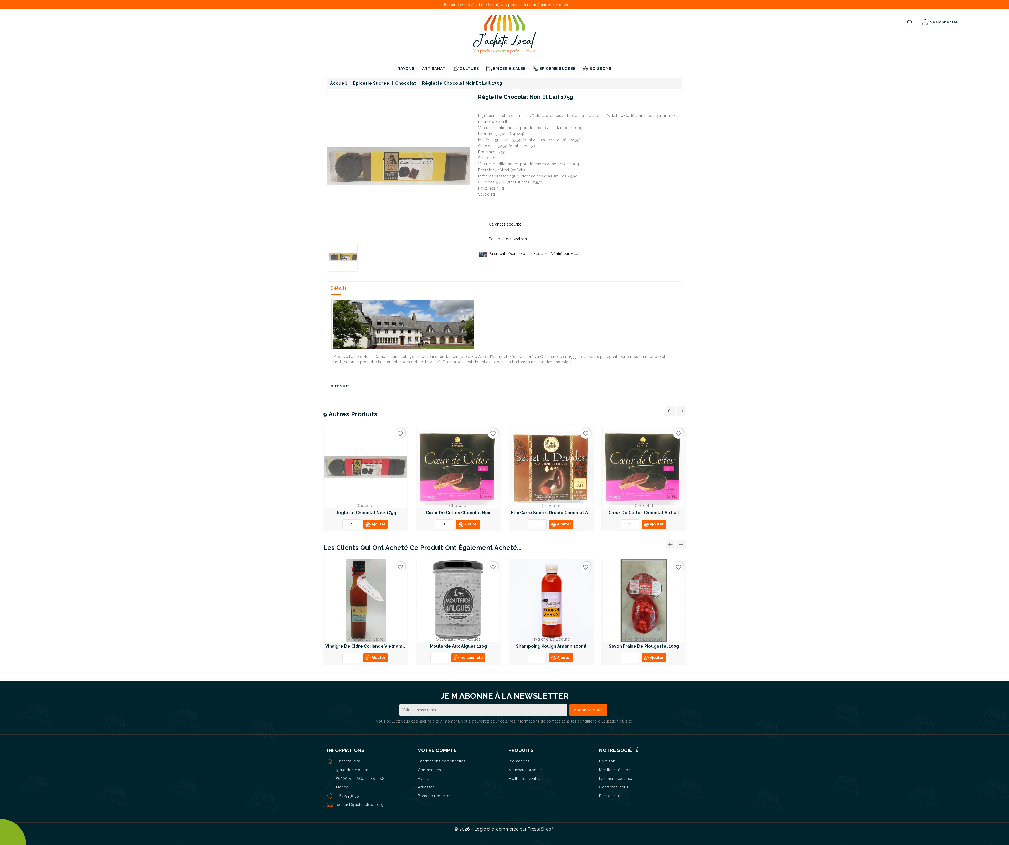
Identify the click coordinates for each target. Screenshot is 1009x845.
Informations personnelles (442, 761)
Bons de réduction (435, 796)
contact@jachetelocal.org (360, 804)
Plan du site (609, 796)
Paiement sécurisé (615, 778)
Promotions (518, 761)
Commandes (429, 770)
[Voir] (372, 468)
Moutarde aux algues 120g (458, 646)
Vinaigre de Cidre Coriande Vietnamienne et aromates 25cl (388, 646)
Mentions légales (614, 770)
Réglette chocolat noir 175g (365, 512)
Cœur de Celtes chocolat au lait (644, 512)
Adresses (426, 787)
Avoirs (423, 778)
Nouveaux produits (525, 770)
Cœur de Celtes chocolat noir (458, 512)
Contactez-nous (613, 787)
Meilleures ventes (524, 778)
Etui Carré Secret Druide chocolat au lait (555, 512)
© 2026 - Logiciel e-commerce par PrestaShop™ (504, 829)
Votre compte (437, 750)
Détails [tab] (339, 288)
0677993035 (347, 796)
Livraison (607, 761)
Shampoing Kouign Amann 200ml (551, 646)
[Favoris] (359, 468)
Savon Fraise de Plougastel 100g (644, 646)
